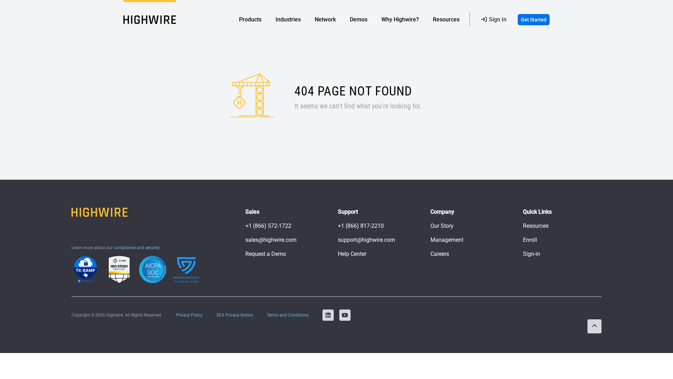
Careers (439, 254)
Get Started (533, 19)
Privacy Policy (189, 315)
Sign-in (531, 254)
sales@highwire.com (271, 240)
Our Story (442, 225)
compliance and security (137, 247)
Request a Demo (265, 254)
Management (446, 240)
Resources (536, 225)
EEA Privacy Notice (235, 315)
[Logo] (149, 20)
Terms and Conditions (287, 315)
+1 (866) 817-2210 (361, 225)
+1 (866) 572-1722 (268, 225)
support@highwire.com (366, 240)
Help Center (352, 254)
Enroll (530, 240)
